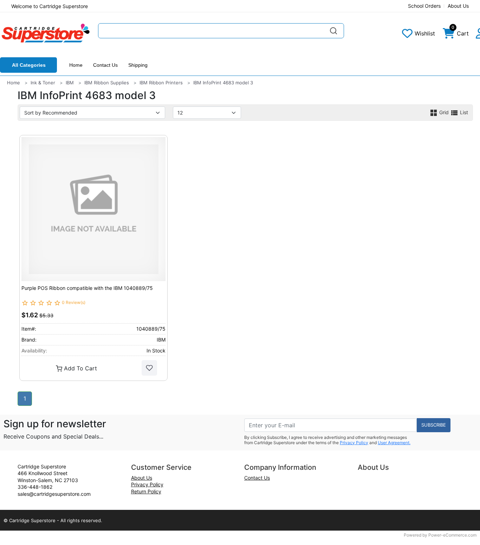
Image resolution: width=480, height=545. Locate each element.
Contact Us (105, 65)
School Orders (424, 6)
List (463, 112)
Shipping (138, 65)
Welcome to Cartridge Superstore (49, 6)
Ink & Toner (43, 82)
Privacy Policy (354, 442)
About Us (458, 6)
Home (76, 65)
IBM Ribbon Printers (161, 82)
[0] (449, 35)
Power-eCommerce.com (452, 535)
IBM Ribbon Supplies (106, 82)
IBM (70, 82)
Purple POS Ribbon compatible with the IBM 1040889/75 (87, 288)
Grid (444, 112)
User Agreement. (394, 442)
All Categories (29, 65)
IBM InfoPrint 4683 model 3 (223, 82)
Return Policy (146, 491)
